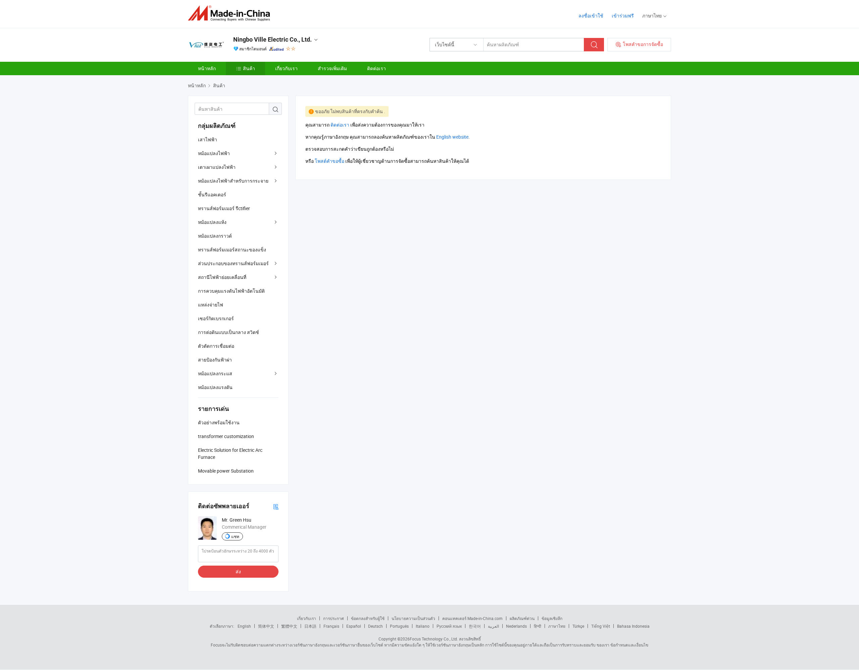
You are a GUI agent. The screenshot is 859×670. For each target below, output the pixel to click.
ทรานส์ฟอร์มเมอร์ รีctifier (224, 208)
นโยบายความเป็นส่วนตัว (413, 618)
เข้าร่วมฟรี (623, 15)
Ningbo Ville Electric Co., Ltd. (272, 39)
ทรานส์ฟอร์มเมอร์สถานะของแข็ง (232, 249)
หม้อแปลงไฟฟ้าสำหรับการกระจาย (233, 181)
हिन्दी (537, 626)
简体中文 (266, 626)
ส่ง (238, 571)
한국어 (475, 626)
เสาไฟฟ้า (207, 139)
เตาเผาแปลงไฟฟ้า (217, 167)
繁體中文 (289, 626)
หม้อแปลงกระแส (215, 373)
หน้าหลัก (207, 68)
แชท (235, 536)
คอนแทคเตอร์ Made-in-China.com (472, 618)
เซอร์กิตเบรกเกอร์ (216, 318)
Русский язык (449, 626)
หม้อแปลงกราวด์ (215, 236)
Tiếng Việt (600, 626)
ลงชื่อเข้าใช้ (590, 15)
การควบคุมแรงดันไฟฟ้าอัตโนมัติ (231, 291)
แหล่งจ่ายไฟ (210, 304)
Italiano (423, 626)
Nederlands (516, 626)
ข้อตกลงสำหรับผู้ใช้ (368, 618)
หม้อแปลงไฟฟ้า (214, 153)
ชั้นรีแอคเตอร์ (212, 194)
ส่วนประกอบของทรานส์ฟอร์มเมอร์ (233, 263)
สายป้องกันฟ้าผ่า (215, 359)
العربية (493, 626)
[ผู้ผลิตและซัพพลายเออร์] (231, 13)
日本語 (310, 626)
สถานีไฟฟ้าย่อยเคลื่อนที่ (222, 277)
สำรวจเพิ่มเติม (332, 68)
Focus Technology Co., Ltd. (434, 638)
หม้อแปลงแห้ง (212, 222)
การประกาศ (333, 618)
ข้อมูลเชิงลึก (552, 618)
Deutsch (375, 626)
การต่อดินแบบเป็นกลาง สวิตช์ (228, 332)
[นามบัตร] (276, 506)
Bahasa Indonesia (633, 626)
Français (331, 626)
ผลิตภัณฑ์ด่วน (522, 618)
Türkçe (578, 626)
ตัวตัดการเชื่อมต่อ (216, 346)
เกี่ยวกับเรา (286, 68)
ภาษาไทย (556, 626)
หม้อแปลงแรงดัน (215, 387)
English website (452, 137)
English (244, 626)
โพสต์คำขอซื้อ (329, 161)
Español (353, 626)
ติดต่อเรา (376, 68)
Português (399, 626)
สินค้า (249, 68)
